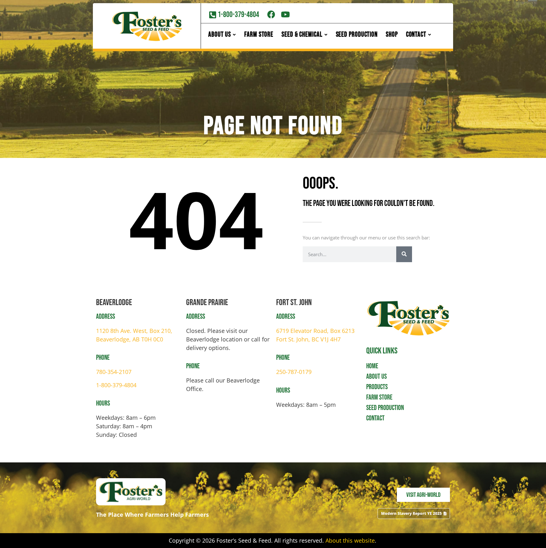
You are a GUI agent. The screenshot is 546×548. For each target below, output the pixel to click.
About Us (376, 376)
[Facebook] (271, 14)
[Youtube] (285, 14)
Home (372, 366)
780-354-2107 (113, 372)
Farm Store (258, 34)
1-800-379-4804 (116, 385)
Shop (392, 34)
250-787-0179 (294, 372)
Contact (375, 418)
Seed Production (357, 34)
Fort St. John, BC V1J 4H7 (308, 339)
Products (377, 387)
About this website (350, 540)
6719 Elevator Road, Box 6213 (315, 330)
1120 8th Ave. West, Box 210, (134, 330)
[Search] (404, 254)
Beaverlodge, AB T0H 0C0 (129, 339)
